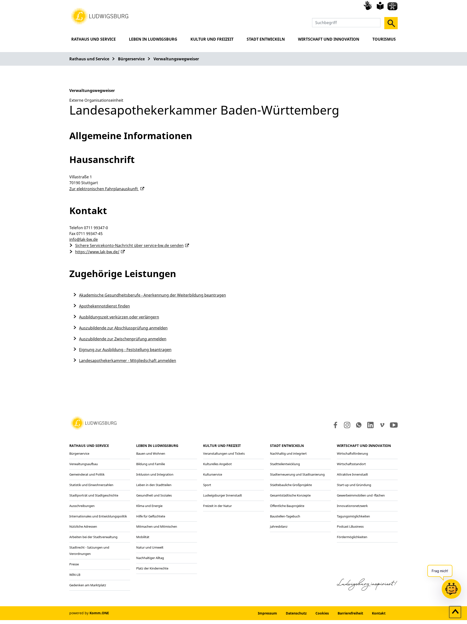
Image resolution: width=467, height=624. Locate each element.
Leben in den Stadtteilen (153, 485)
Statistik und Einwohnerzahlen (91, 485)
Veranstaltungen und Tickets (224, 453)
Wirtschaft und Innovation (328, 39)
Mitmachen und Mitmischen (156, 526)
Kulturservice (212, 474)
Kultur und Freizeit (212, 39)
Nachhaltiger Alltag (150, 558)
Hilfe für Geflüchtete (150, 516)
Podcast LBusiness (350, 526)
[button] (99, 15)
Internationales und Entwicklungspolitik (98, 516)
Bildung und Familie (150, 464)
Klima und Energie (149, 506)
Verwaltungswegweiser (176, 59)
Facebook (334, 425)
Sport (207, 485)
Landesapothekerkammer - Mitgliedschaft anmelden (127, 360)
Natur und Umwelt (149, 547)
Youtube (394, 425)
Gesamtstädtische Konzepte (290, 495)
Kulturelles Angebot (217, 464)
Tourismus (384, 39)
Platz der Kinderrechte (152, 568)
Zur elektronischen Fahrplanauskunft (104, 188)
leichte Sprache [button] (380, 6)
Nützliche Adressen (83, 526)
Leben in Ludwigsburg (153, 39)
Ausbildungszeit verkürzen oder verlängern (119, 317)
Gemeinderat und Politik (87, 474)
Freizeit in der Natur (217, 506)
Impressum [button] (267, 613)
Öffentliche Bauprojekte (287, 506)
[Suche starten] (391, 23)
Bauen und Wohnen (150, 453)
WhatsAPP (359, 425)
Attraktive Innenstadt (352, 474)
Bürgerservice (131, 59)
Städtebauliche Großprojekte (291, 485)
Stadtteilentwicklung (285, 464)
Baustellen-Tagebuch (285, 516)
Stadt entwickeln (266, 39)
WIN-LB (74, 574)
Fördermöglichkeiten (352, 537)
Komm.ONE (99, 613)
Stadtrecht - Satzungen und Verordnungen (89, 550)
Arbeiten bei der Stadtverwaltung (93, 537)
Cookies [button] (322, 613)
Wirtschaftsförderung (352, 453)
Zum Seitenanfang (455, 612)
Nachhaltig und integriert (288, 453)
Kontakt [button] (379, 613)
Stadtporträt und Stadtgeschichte (93, 495)
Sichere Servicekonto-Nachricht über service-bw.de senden (129, 245)
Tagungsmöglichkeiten (353, 516)
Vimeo (382, 425)
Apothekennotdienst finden (104, 306)
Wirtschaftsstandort (351, 464)
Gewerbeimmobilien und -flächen (361, 495)
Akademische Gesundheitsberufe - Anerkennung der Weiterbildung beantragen (152, 295)
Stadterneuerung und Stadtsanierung (297, 474)
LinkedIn (370, 425)
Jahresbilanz (278, 526)
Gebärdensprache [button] (368, 5)
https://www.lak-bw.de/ (97, 251)
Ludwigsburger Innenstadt (222, 495)
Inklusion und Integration (154, 474)
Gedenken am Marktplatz (87, 585)
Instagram (346, 425)
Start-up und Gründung (354, 485)
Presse (74, 564)
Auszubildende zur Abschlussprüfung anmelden (123, 328)
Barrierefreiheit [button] (350, 613)
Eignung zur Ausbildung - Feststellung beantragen (125, 349)
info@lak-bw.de (83, 239)
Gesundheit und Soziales (154, 495)
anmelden (238, 613)
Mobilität (142, 537)
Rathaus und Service (93, 39)
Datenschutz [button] (296, 613)
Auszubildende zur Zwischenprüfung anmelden (122, 339)
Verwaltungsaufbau (83, 464)
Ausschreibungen (82, 506)
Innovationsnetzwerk (352, 506)
